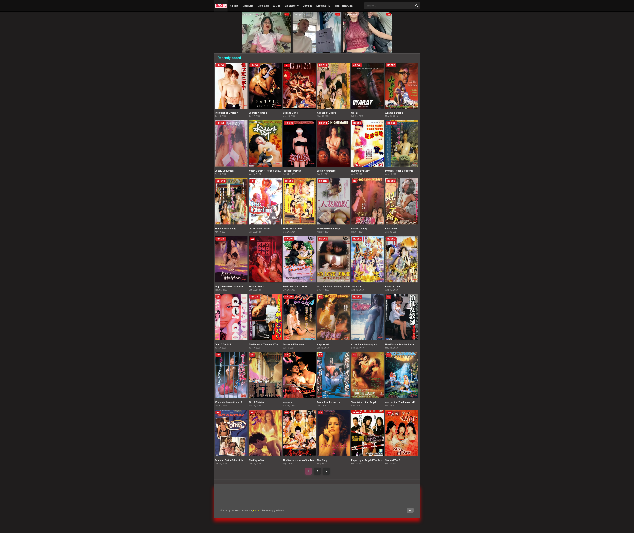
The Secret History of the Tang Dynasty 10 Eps (307, 460)
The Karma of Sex (292, 228)
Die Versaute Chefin (259, 228)
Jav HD (307, 5)
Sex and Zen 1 (290, 112)
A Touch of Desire (326, 112)
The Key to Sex (256, 460)
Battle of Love (392, 286)
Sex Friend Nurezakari (295, 286)
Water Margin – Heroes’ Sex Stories (268, 170)
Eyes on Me (391, 228)
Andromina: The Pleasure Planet (402, 402)
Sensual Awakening (225, 228)
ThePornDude (344, 5)
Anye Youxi (323, 344)
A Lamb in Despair (395, 112)
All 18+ (234, 5)
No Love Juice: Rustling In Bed (333, 286)
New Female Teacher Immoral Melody (405, 344)
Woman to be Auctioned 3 (228, 402)
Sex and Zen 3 (392, 460)
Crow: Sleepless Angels (364, 344)
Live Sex (263, 5)
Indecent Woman (292, 170)
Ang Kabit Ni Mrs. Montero (229, 286)
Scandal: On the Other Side (229, 460)
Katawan (287, 402)
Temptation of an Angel (363, 402)
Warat (354, 112)
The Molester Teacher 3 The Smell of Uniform (273, 344)
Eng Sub (248, 5)
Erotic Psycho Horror (328, 402)
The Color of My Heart (226, 112)
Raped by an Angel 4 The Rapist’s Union (372, 460)
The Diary (322, 460)
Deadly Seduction (224, 170)
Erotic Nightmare (326, 170)
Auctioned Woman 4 (293, 344)
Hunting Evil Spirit (360, 170)
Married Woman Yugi (328, 228)
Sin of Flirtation (257, 402)
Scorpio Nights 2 (258, 112)
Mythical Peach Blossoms (399, 170)
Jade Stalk (357, 286)
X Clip (277, 5)
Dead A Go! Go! (223, 344)
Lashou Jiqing (359, 228)
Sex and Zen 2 (256, 286)
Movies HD (323, 5)
